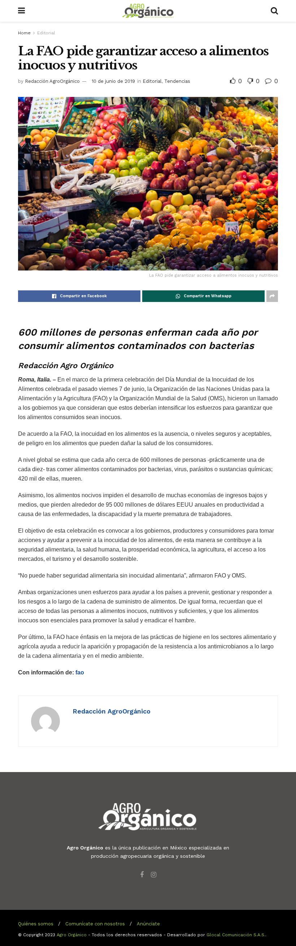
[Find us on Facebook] (142, 875)
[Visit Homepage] (148, 11)
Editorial (46, 32)
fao (79, 672)
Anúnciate (148, 923)
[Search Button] (274, 11)
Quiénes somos (35, 923)
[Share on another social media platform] (272, 296)
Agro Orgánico (72, 934)
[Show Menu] (21, 11)
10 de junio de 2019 (113, 81)
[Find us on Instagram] (153, 875)
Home (24, 32)
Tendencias (177, 81)
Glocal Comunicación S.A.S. (235, 934)
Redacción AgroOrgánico (52, 81)
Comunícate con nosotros (95, 923)
